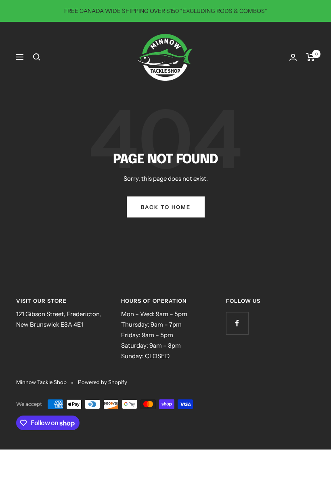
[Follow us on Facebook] (237, 323)
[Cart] (310, 57)
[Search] (36, 57)
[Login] (293, 57)
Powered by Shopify (102, 382)
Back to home (166, 207)
